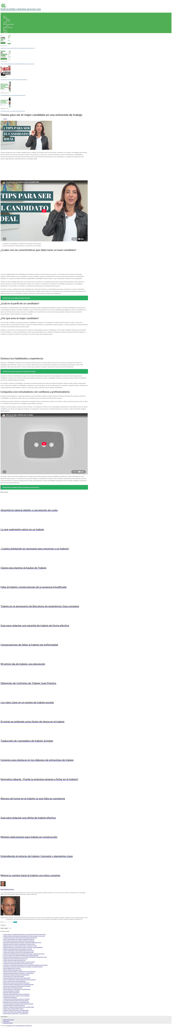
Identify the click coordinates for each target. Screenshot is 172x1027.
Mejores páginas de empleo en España (12, 987)
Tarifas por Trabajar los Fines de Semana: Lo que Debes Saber (18, 1007)
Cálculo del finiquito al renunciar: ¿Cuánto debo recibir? (16, 978)
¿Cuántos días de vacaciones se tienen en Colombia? (16, 999)
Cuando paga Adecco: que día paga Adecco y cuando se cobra (19, 962)
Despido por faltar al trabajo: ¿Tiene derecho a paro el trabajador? (19, 971)
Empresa (5, 17)
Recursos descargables (8, 24)
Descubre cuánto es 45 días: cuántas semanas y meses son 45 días (20, 945)
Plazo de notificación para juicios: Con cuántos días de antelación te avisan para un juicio (25, 957)
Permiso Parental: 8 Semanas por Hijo (12, 970)
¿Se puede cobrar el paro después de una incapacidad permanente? (14, 79)
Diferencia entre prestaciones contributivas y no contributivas (18, 973)
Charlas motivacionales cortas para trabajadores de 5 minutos (18, 950)
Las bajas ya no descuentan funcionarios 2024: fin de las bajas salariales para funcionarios (25, 965)
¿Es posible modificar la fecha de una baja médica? (16, 1000)
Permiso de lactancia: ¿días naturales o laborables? (15, 1012)
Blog (4, 29)
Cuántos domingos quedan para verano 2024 (14, 960)
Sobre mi (5, 30)
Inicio (4, 16)
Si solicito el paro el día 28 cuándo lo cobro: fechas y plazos (18, 963)
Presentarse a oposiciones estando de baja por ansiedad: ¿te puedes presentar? (23, 966)
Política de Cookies (8, 1023)
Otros (7, 25)
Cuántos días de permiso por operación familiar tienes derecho (13, 95)
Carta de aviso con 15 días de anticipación (13, 976)
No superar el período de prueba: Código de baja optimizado (18, 1003)
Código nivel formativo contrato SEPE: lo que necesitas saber (18, 952)
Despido (8, 19)
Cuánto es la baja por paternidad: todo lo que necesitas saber (18, 984)
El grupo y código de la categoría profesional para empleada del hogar (20, 955)
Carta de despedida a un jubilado (11, 991)
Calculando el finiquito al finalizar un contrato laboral (16, 974)
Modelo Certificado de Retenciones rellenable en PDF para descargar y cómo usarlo (17, 64)
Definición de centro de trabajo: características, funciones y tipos (19, 944)
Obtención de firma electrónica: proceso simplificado (16, 994)
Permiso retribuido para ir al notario (11, 968)
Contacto (5, 32)
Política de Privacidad (8, 1019)
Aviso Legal (6, 1021)
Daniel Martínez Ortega (7, 889)
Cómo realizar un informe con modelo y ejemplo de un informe (13, 111)
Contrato (8, 21)
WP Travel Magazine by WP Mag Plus (22, 1025)
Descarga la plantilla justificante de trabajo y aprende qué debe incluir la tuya (22, 942)
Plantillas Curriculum (7, 27)
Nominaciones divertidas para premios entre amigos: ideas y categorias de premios (23, 953)
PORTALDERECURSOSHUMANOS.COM (21, 9)
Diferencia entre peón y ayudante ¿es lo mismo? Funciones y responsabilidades (23, 947)
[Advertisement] (44, 170)
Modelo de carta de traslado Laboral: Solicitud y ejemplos (17, 949)
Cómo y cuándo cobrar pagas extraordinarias (14, 981)
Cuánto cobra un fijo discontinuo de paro (13, 1008)
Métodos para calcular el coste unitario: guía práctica (16, 982)
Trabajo (5, 22)
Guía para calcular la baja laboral (11, 992)
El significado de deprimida (10, 997)
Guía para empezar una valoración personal (14, 1005)
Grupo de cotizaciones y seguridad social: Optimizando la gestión (19, 979)
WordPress (9, 1025)
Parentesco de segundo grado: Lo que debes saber (16, 1010)
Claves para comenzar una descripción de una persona (16, 986)
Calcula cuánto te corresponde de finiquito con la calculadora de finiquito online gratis (18, 48)
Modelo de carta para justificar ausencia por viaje (15, 958)
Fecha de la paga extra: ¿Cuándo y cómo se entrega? (16, 995)
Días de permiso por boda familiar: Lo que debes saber (16, 989)
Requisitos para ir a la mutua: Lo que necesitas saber (16, 1002)
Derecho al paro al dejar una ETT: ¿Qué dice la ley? (15, 1013)
